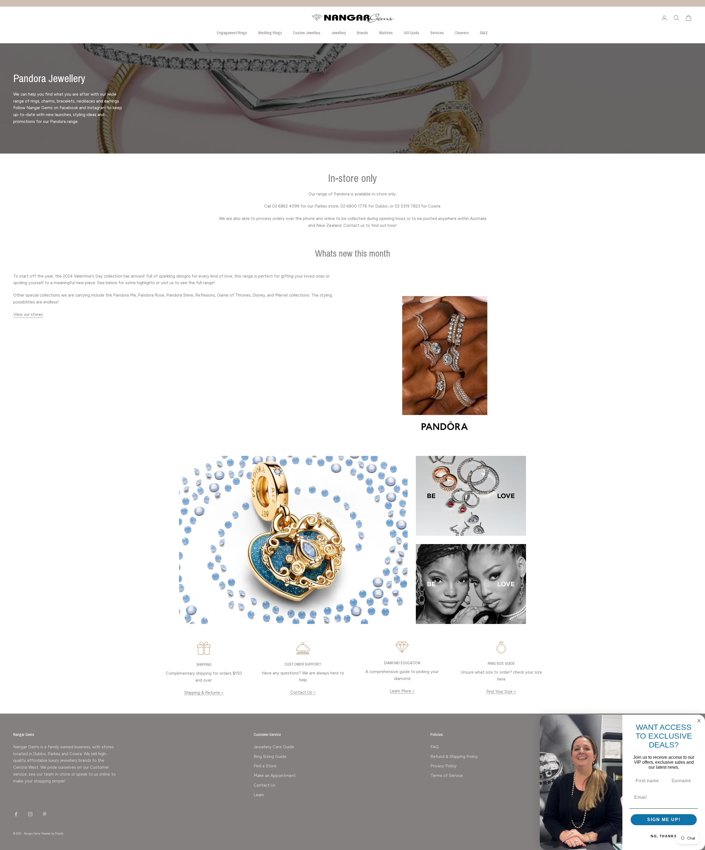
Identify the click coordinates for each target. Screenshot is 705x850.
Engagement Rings (232, 32)
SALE (484, 32)
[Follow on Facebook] (16, 814)
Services (437, 32)
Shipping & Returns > (204, 692)
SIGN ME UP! (663, 819)
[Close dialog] (699, 720)
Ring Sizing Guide (270, 756)
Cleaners (462, 32)
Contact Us (264, 785)
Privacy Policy (443, 765)
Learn (259, 794)
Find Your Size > (501, 691)
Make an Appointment (275, 775)
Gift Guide (411, 32)
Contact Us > (303, 692)
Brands (362, 32)
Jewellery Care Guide (274, 746)
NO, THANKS (664, 836)
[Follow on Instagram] (30, 814)
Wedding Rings (270, 32)
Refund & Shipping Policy (454, 756)
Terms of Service (446, 775)
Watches (386, 32)
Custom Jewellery (306, 32)
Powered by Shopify (52, 833)
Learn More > (402, 690)
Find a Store (265, 765)
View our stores (28, 314)
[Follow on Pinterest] (44, 814)
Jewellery (338, 32)
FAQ (434, 746)
